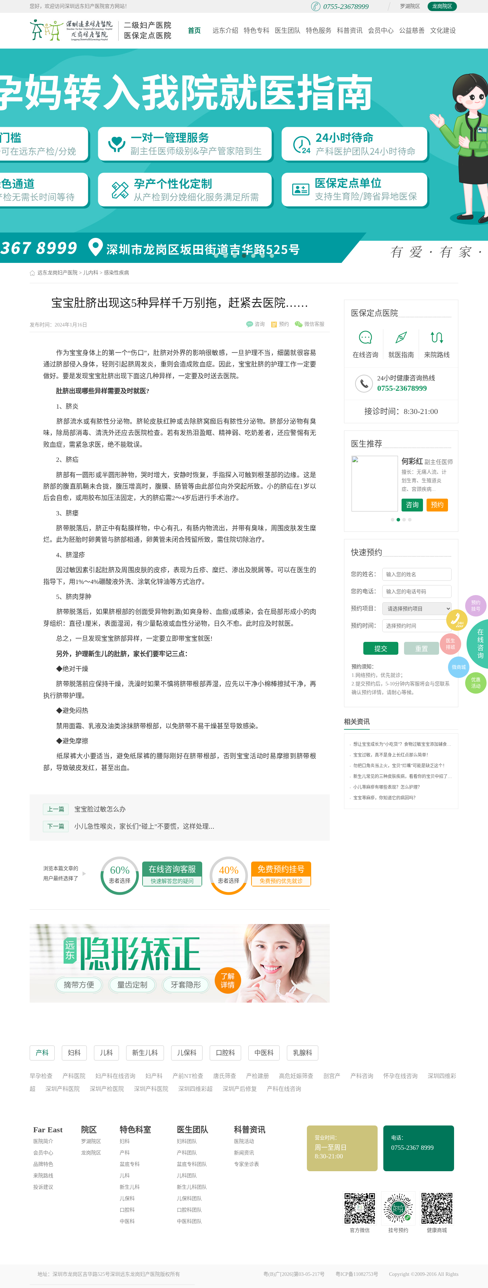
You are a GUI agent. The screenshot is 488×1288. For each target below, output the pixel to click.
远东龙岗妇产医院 (58, 272)
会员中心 (381, 30)
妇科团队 (187, 1141)
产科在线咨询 (284, 1089)
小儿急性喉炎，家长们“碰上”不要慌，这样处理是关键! (152, 826)
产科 (125, 1152)
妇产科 (154, 1076)
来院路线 (437, 355)
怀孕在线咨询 (400, 1076)
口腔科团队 (189, 1210)
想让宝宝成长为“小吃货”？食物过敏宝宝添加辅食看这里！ (403, 744)
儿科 (125, 1175)
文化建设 (443, 30)
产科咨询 (361, 1076)
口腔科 (127, 1210)
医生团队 (287, 30)
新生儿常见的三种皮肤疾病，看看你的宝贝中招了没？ (403, 776)
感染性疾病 (116, 272)
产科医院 (74, 1076)
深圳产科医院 (62, 1089)
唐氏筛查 (224, 1076)
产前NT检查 (188, 1076)
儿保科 (127, 1198)
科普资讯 (350, 30)
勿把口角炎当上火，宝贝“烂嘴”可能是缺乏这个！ (400, 765)
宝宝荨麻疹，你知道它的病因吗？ (385, 797)
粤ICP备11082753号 (356, 1274)
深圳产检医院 (107, 1089)
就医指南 (401, 355)
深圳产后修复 (240, 1089)
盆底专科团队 (192, 1164)
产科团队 (187, 1152)
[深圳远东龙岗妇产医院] (101, 30)
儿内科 (90, 272)
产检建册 (257, 1076)
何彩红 (412, 461)
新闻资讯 (244, 1152)
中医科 (127, 1221)
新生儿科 (130, 1187)
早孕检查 (41, 1076)
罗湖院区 (410, 6)
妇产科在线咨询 (115, 1076)
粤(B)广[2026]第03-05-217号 (294, 1274)
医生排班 (450, 644)
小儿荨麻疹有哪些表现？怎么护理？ (387, 787)
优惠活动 (475, 683)
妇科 (125, 1141)
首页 (194, 30)
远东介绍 (225, 30)
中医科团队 (189, 1221)
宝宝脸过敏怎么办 (100, 809)
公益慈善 (412, 30)
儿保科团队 (189, 1198)
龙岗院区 (442, 6)
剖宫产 (331, 1076)
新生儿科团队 (192, 1187)
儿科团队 (187, 1175)
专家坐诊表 (246, 1164)
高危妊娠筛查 (296, 1076)
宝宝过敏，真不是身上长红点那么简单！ (391, 755)
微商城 (459, 667)
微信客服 (314, 324)
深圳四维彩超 (195, 1089)
